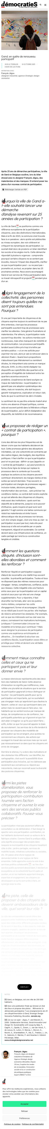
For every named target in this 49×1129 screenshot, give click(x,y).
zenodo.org (35, 1016)
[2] (6, 1006)
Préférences (24, 1118)
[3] (6, 1020)
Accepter (24, 1104)
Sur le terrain (11, 64)
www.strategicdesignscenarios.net (19, 1040)
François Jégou (7, 73)
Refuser (24, 1111)
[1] (6, 999)
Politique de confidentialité (33, 1124)
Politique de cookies (12, 1124)
